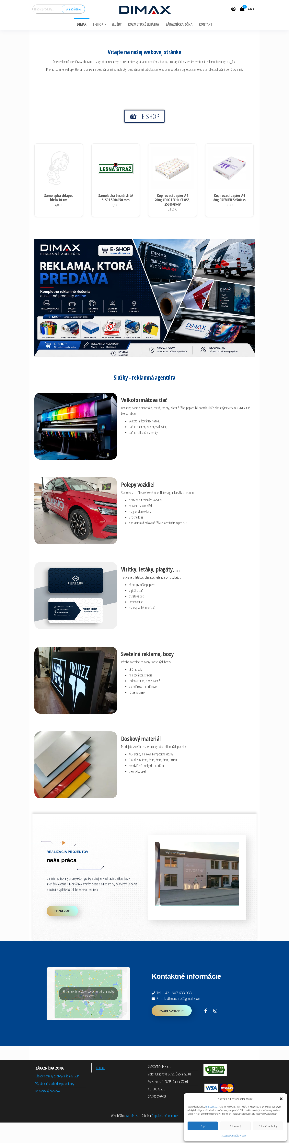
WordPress (132, 1115)
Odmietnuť (235, 1126)
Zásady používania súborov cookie (233, 1135)
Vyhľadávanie (73, 9)
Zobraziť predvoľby (268, 1126)
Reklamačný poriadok (47, 1091)
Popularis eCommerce (165, 1115)
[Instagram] (215, 1010)
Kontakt (100, 1067)
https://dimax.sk (211, 1106)
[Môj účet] (233, 9)
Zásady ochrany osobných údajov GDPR (57, 1076)
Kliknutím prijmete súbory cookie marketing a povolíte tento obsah (88, 994)
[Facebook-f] (205, 1010)
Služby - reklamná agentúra (144, 377)
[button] (281, 1099)
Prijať (203, 1126)
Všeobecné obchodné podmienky (54, 1083)
